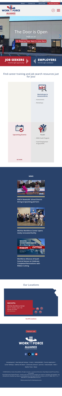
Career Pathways (9, 364)
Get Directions (11, 311)
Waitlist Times (29, 367)
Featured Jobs (48, 364)
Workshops (39, 103)
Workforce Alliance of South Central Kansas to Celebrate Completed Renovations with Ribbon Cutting (28, 262)
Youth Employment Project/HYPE (42, 142)
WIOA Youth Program (42, 138)
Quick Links (42, 3)
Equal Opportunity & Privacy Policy (50, 372)
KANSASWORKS (39, 362)
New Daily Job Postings (22, 362)
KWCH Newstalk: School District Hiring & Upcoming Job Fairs (29, 200)
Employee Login (31, 331)
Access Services (53, 3)
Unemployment (10, 362)
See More (19, 159)
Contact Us (31, 3)
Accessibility (31, 373)
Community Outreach (32, 364)
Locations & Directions (37, 372)
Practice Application (49, 362)
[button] (60, 36)
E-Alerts (31, 362)
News (31, 176)
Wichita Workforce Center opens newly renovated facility (30, 232)
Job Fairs (41, 364)
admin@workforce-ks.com (34, 377)
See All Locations (31, 319)
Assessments (40, 99)
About (23, 3)
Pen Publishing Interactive (35, 380)
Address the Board (20, 364)
